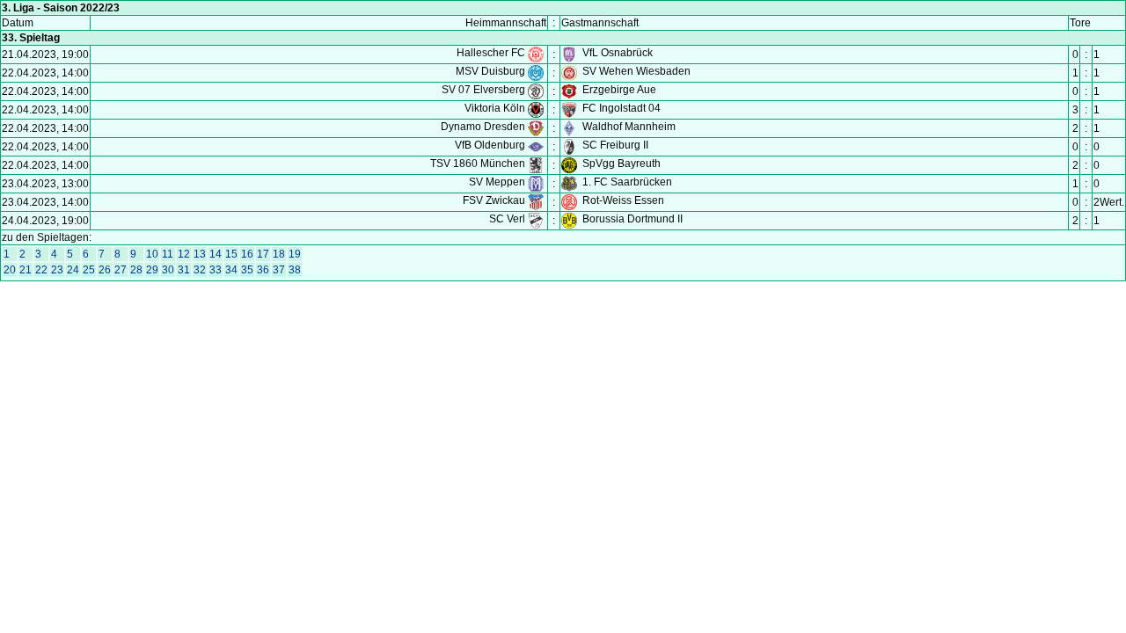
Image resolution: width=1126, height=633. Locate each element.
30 (168, 270)
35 (247, 270)
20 (10, 270)
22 (41, 270)
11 (167, 254)
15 (231, 254)
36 (263, 270)
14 (215, 254)
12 (184, 254)
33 (215, 270)
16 (247, 254)
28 (136, 270)
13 (200, 254)
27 (120, 270)
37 (279, 270)
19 (295, 254)
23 (57, 270)
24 (73, 270)
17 (263, 254)
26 (105, 270)
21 (25, 270)
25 (89, 270)
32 (200, 270)
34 (231, 270)
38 (295, 270)
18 (279, 254)
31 (184, 270)
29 (152, 270)
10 (152, 254)
